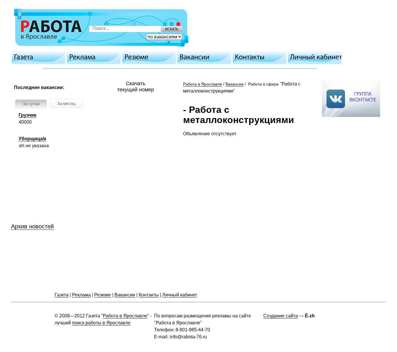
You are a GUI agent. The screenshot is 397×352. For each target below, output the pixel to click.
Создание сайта (280, 315)
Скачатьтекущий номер (135, 87)
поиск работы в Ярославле (101, 322)
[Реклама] (95, 57)
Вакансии (235, 84)
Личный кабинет (179, 294)
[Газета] (40, 57)
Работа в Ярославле (202, 84)
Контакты (149, 294)
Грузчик (27, 115)
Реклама (81, 294)
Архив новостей (32, 226)
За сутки (31, 103)
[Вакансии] (206, 57)
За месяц (66, 103)
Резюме (102, 294)
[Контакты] (261, 57)
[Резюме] (150, 57)
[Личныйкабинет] (316, 57)
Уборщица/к (32, 138)
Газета (62, 294)
